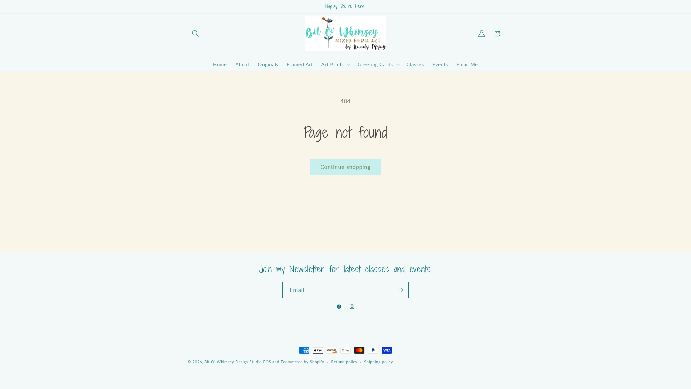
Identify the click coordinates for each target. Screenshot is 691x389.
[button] (195, 33)
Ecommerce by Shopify (302, 362)
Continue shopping (345, 167)
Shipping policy (378, 362)
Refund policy (344, 362)
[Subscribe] (400, 290)
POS (267, 362)
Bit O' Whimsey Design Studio (233, 362)
